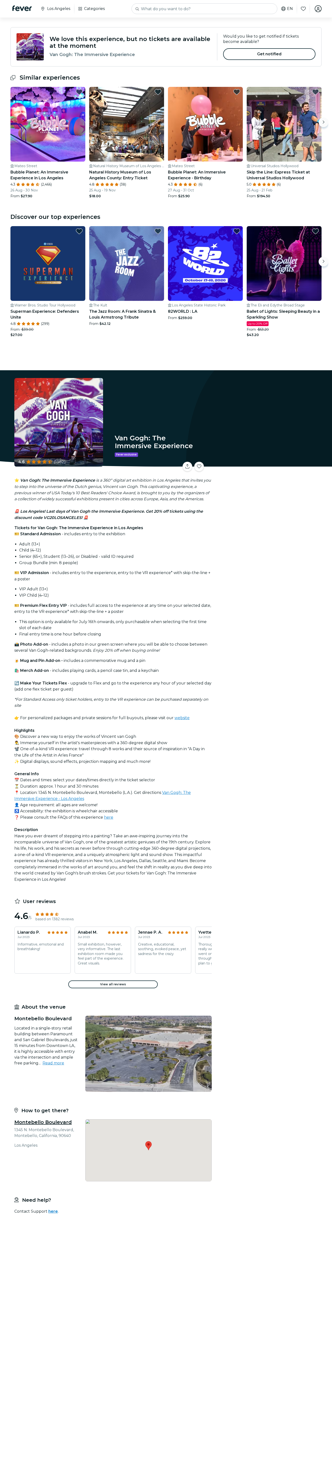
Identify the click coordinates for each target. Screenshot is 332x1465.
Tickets (268, 463)
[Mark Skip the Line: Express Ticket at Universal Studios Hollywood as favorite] (315, 92)
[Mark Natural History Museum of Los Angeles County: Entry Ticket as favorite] (158, 92)
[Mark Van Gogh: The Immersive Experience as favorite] (199, 466)
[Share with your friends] (187, 466)
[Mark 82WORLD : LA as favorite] (237, 231)
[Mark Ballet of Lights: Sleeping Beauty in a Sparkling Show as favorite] (315, 231)
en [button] (290, 9)
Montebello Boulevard (43, 1122)
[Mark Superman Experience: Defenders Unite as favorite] (79, 231)
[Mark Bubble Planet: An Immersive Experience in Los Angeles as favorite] (79, 92)
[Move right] (323, 122)
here (108, 817)
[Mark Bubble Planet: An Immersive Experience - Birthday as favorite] (237, 92)
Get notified (269, 54)
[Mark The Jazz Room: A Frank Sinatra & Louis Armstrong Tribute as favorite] (158, 231)
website (182, 718)
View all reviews (113, 984)
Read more (53, 1063)
